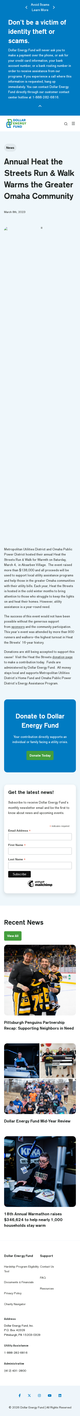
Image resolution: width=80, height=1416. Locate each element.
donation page (62, 657)
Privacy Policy (13, 1293)
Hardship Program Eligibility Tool (21, 1269)
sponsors (18, 627)
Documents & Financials (19, 1282)
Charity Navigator (15, 1304)
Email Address (19, 831)
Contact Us (47, 1266)
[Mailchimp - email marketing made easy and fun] (40, 887)
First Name (17, 845)
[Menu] (73, 123)
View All (12, 936)
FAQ (43, 1277)
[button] (66, 124)
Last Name (16, 859)
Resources (47, 1288)
